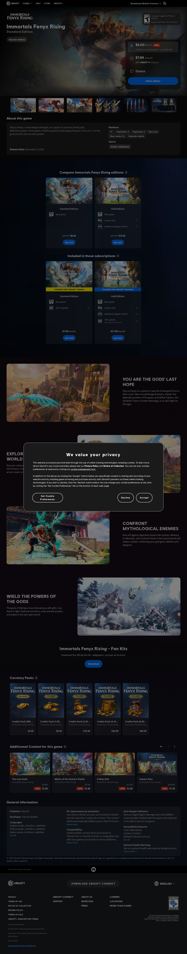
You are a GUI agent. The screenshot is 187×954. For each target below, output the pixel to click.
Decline (125, 497)
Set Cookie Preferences (47, 497)
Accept (144, 497)
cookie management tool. (83, 469)
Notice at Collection (113, 466)
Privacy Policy (91, 466)
